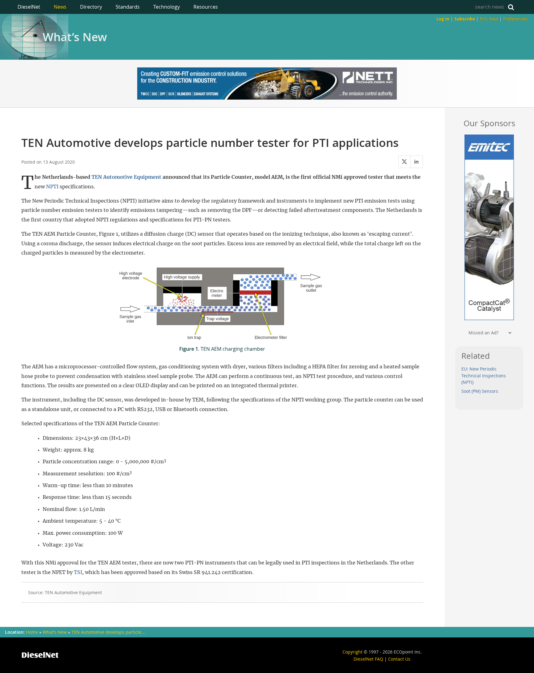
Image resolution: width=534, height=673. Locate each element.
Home (32, 632)
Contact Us (399, 659)
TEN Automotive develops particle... (108, 632)
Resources (205, 6)
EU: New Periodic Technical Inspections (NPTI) (483, 375)
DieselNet (29, 6)
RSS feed (489, 19)
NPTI (52, 186)
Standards (128, 6)
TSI (78, 572)
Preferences (515, 19)
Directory (91, 6)
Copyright (352, 652)
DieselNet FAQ (368, 659)
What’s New (75, 37)
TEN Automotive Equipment (126, 177)
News (60, 6)
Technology (166, 6)
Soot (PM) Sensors (479, 391)
